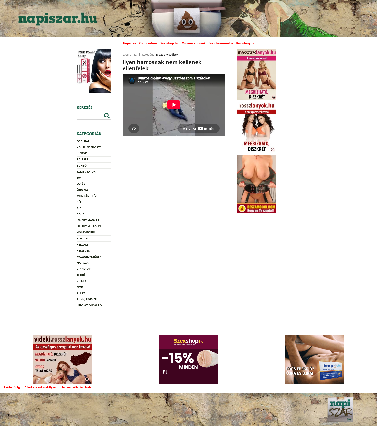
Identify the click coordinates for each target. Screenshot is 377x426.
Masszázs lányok (194, 43)
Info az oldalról (90, 305)
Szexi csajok (86, 171)
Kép (79, 202)
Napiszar (83, 263)
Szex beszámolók (221, 43)
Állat (81, 293)
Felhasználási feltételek (77, 387)
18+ (79, 177)
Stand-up (84, 269)
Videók (82, 153)
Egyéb (81, 184)
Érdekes (82, 190)
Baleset (82, 159)
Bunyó (82, 165)
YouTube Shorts (89, 147)
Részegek (83, 250)
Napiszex (129, 43)
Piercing (83, 238)
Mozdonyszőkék (89, 257)
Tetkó (81, 275)
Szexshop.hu (169, 43)
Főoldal (83, 141)
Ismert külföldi (89, 226)
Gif (79, 208)
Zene (80, 287)
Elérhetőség (12, 387)
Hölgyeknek (86, 232)
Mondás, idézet (88, 196)
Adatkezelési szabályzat (41, 387)
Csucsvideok (148, 43)
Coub (80, 214)
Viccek (81, 281)
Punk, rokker (87, 299)
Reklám (82, 244)
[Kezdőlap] (57, 18)
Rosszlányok (245, 43)
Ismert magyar (88, 220)
